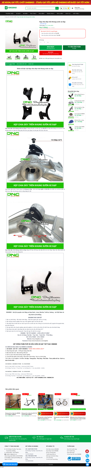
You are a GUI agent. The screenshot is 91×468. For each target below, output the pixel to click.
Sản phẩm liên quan (12, 389)
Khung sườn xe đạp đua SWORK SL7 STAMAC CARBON (12, 414)
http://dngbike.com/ (37, 339)
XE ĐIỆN (25, 13)
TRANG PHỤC (50, 13)
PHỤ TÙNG (33, 13)
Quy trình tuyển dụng (72, 449)
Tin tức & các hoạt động (52, 459)
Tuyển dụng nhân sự (51, 454)
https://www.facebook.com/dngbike (38, 340)
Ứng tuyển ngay (70, 452)
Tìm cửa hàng (49, 457)
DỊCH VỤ (68, 13)
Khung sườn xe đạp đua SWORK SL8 (61, 418)
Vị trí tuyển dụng (71, 450)
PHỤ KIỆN (41, 13)
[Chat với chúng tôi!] (87, 464)
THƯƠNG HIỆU (10, 13)
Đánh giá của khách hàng (52, 455)
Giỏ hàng (66, 8)
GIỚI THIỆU (76, 13)
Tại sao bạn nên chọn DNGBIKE (74, 454)
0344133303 (9, 452)
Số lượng (41, 40)
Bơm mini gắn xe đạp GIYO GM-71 (82, 107)
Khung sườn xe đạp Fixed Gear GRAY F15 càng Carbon (45, 418)
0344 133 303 (78, 79)
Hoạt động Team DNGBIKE (52, 450)
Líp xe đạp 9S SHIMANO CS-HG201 (82, 113)
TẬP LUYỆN (60, 13)
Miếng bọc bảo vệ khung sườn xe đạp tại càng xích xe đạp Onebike (78, 418)
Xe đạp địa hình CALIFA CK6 (81, 100)
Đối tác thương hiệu (51, 452)
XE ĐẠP (18, 13)
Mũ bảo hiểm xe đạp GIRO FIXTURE (83, 120)
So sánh (2, 467)
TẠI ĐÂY (58, 35)
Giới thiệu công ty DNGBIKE (52, 449)
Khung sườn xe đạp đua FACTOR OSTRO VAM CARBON (29, 414)
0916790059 (16, 452)
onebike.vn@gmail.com (11, 454)
